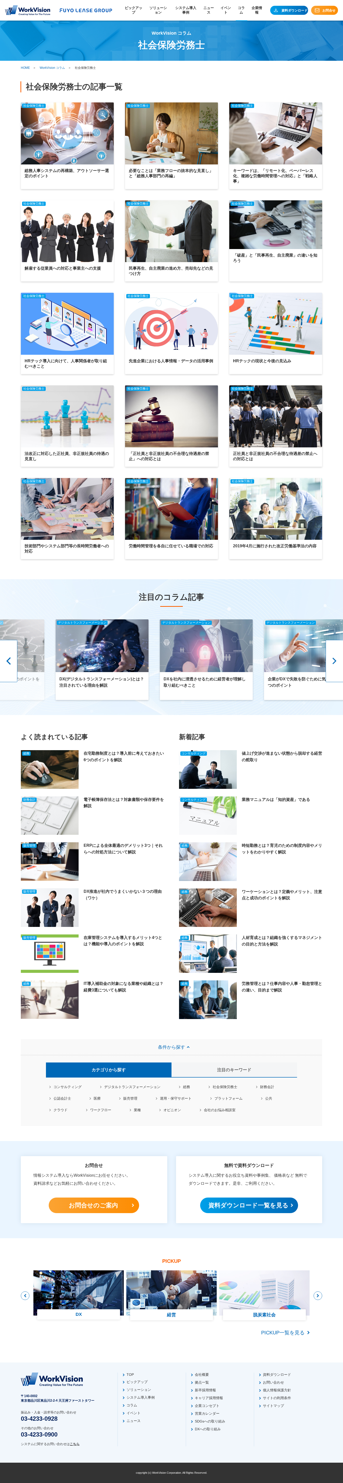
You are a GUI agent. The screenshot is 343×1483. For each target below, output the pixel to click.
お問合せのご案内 (93, 1205)
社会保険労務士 (225, 1087)
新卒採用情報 (205, 1390)
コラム (241, 10)
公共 (268, 1098)
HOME (25, 68)
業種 (137, 1110)
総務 (186, 1087)
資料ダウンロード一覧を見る (248, 1205)
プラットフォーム (228, 1098)
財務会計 (267, 1087)
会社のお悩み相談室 (220, 1110)
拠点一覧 (202, 1382)
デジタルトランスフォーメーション (132, 1087)
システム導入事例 (185, 10)
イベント (225, 10)
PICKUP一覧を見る (283, 1332)
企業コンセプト (207, 1406)
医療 (97, 1098)
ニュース (208, 10)
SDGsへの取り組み (210, 1421)
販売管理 (130, 1098)
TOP (130, 1375)
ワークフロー (100, 1110)
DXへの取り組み (208, 1429)
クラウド (60, 1110)
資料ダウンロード (294, 10)
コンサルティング (67, 1087)
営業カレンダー (207, 1413)
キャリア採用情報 (209, 1398)
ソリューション (158, 10)
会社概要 (202, 1375)
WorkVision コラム (52, 68)
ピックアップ (133, 10)
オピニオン (172, 1110)
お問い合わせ (273, 1382)
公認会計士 (62, 1098)
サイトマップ (273, 1406)
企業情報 (257, 10)
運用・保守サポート (176, 1098)
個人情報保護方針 (277, 1390)
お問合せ (328, 10)
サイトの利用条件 (277, 1398)
